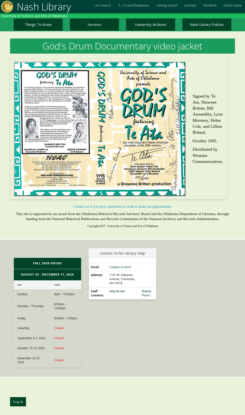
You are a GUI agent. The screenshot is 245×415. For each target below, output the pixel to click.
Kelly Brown (117, 291)
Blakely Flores (146, 293)
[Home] (6, 7)
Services (94, 24)
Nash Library (44, 6)
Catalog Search (167, 5)
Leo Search (103, 5)
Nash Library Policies (207, 24)
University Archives (151, 24)
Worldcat (209, 5)
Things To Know (38, 24)
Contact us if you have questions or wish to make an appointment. (122, 206)
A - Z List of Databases (133, 5)
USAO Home (232, 5)
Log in (18, 402)
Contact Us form (120, 267)
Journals (190, 5)
